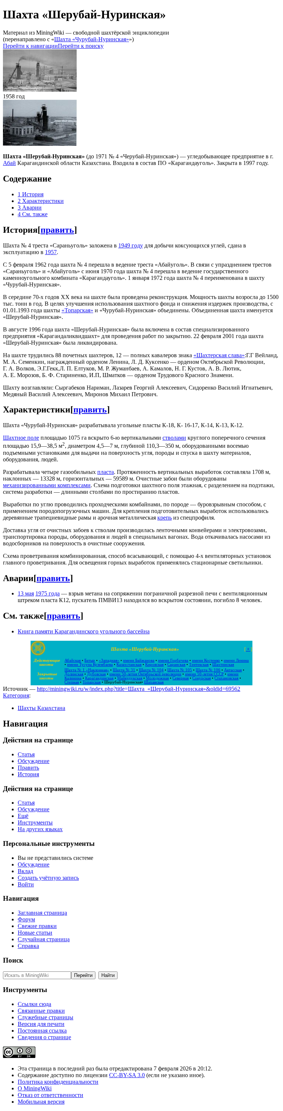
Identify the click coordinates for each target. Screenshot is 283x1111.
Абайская (72, 660)
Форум (26, 919)
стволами (174, 438)
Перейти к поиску (81, 46)
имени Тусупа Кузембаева (90, 664)
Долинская (73, 674)
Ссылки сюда (34, 1004)
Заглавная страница (42, 913)
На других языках (40, 829)
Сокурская (201, 678)
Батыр (89, 660)
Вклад (25, 871)
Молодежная (157, 678)
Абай (9, 163)
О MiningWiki (35, 1088)
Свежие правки (37, 926)
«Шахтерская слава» (219, 355)
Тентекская (199, 664)
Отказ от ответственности (50, 1095)
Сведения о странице (44, 1037)
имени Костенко (206, 660)
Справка (28, 946)
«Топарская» (77, 310)
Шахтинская (223, 664)
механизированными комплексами (47, 485)
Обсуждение (33, 761)
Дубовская (96, 674)
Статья (26, 754)
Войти (26, 884)
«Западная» (109, 660)
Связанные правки (41, 1011)
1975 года (47, 593)
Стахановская (226, 678)
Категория (16, 695)
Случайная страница (44, 939)
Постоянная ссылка (42, 1030)
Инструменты (35, 822)
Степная (71, 682)
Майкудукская (129, 678)
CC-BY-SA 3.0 (127, 1075)
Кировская (154, 664)
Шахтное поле (21, 438)
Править (28, 767)
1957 (51, 252)
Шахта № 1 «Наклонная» (86, 670)
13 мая (26, 593)
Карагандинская (99, 678)
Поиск (13, 960)
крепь (164, 517)
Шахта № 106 (208, 670)
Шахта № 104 (151, 670)
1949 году (130, 245)
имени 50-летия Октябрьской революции (145, 674)
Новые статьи (35, 932)
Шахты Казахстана (41, 708)
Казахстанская (129, 664)
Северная (180, 678)
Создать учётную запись (48, 878)
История (28, 774)
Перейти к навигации (30, 46)
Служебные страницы (45, 1017)
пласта (105, 472)
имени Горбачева (173, 660)
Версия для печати (41, 1024)
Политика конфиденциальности (58, 1082)
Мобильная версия (41, 1101)
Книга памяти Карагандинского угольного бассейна (84, 631)
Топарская (92, 682)
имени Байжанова (138, 660)
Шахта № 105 (179, 670)
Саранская (176, 664)
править (57, 230)
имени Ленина (236, 660)
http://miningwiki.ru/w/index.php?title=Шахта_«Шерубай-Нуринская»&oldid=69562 (138, 689)
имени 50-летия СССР (204, 674)
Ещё (23, 816)
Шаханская (154, 682)
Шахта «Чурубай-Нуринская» (91, 39)
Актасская (233, 670)
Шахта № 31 (124, 670)
